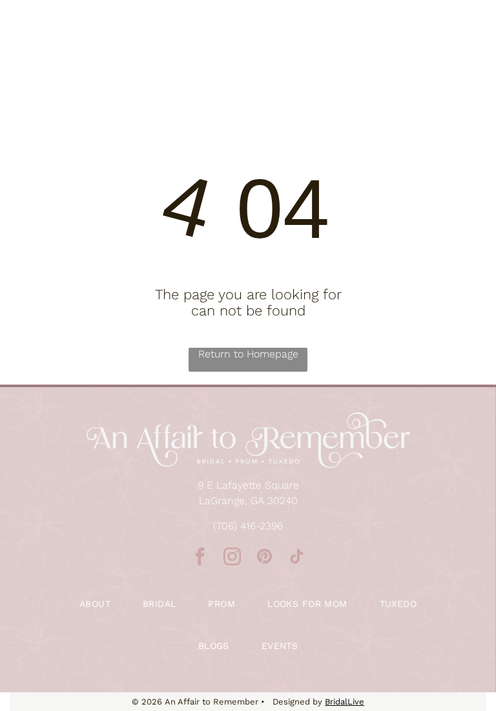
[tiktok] (296, 558)
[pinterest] (264, 558)
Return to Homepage (248, 354)
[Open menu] (466, 41)
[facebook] (199, 558)
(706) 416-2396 (248, 526)
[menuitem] (95, 603)
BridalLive (344, 701)
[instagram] (232, 558)
